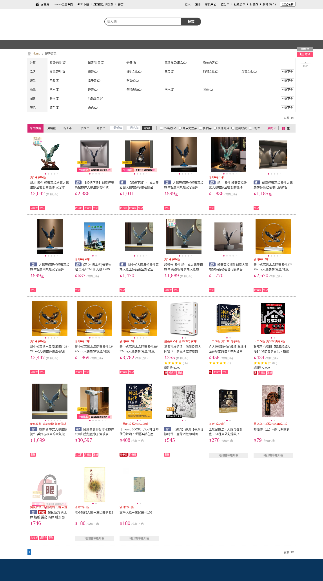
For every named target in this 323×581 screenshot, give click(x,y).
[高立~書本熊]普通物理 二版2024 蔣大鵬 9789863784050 (94, 269)
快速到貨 (223, 128)
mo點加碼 (170, 128)
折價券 (254, 4)
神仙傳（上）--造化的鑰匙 (272, 429)
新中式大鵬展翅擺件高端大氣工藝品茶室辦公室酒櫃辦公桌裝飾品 (139, 269)
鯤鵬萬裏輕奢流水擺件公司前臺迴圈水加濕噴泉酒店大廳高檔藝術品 (94, 434)
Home (36, 53)
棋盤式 (284, 128)
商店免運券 (190, 128)
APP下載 (83, 4)
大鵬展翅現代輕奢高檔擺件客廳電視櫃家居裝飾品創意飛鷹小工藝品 (183, 187)
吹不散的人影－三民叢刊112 (94, 512)
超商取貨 (241, 128)
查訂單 (225, 4)
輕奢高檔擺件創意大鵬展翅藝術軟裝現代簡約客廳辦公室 (228, 269)
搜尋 (191, 21)
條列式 (289, 128)
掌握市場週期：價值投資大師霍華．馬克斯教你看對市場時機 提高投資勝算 (182, 351)
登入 (188, 4)
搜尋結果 (50, 53)
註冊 (198, 4)
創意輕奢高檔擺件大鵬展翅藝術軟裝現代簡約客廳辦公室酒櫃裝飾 (273, 187)
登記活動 (288, 4)
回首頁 (45, 4)
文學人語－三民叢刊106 (136, 512)
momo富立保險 (63, 4)
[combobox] (143, 21)
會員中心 (210, 4)
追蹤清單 (239, 4)
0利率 (256, 128)
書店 (120, 4)
